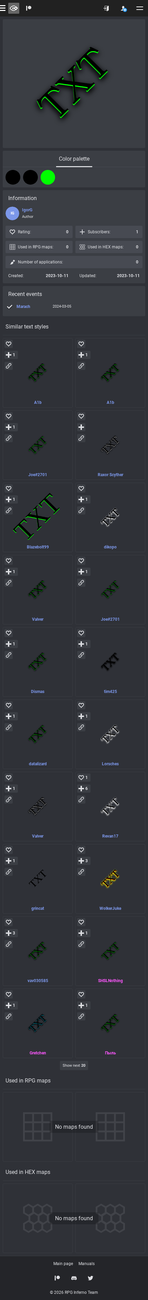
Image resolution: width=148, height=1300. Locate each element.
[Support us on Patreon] (57, 1278)
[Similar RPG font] (37, 372)
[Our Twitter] (90, 1278)
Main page (63, 1264)
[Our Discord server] (74, 1278)
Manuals (86, 1264)
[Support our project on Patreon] (29, 8)
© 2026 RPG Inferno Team (74, 1292)
